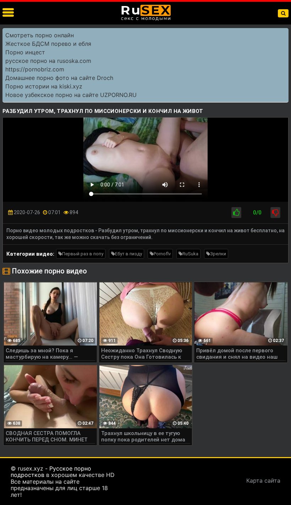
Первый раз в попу (82, 253)
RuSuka (190, 253)
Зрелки (218, 253)
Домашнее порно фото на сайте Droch (59, 77)
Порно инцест (25, 52)
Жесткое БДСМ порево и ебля (48, 43)
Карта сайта (263, 480)
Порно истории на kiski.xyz (43, 86)
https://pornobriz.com (34, 69)
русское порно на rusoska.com (48, 60)
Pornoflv (162, 253)
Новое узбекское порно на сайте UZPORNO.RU (71, 94)
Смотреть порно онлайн (39, 35)
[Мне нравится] (236, 212)
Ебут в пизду (128, 253)
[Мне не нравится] (275, 212)
